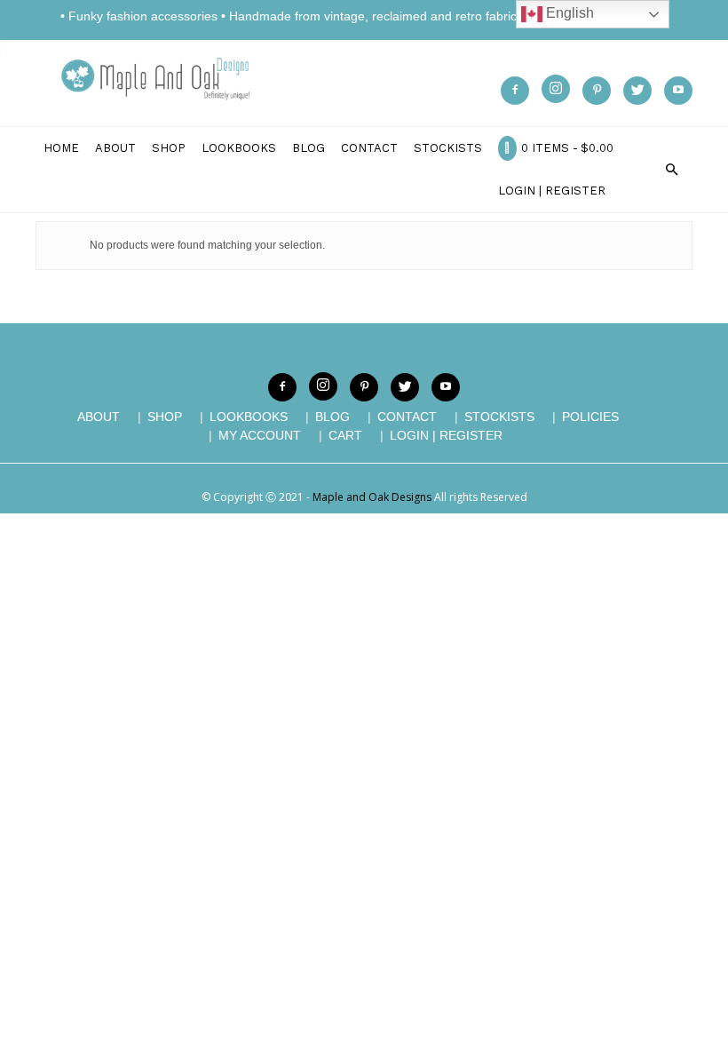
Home (61, 148)
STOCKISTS (499, 416)
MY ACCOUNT (259, 435)
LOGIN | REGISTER (551, 190)
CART (345, 435)
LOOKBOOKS (249, 416)
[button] (671, 169)
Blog (308, 148)
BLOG (332, 416)
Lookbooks (239, 148)
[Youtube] (678, 90)
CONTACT (407, 416)
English (568, 12)
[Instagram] (556, 89)
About (115, 148)
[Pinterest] (596, 90)
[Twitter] (637, 90)
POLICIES (590, 416)
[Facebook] (515, 90)
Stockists (448, 148)
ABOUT (98, 416)
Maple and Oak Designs (372, 497)
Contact (369, 148)
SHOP (164, 416)
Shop (169, 148)
